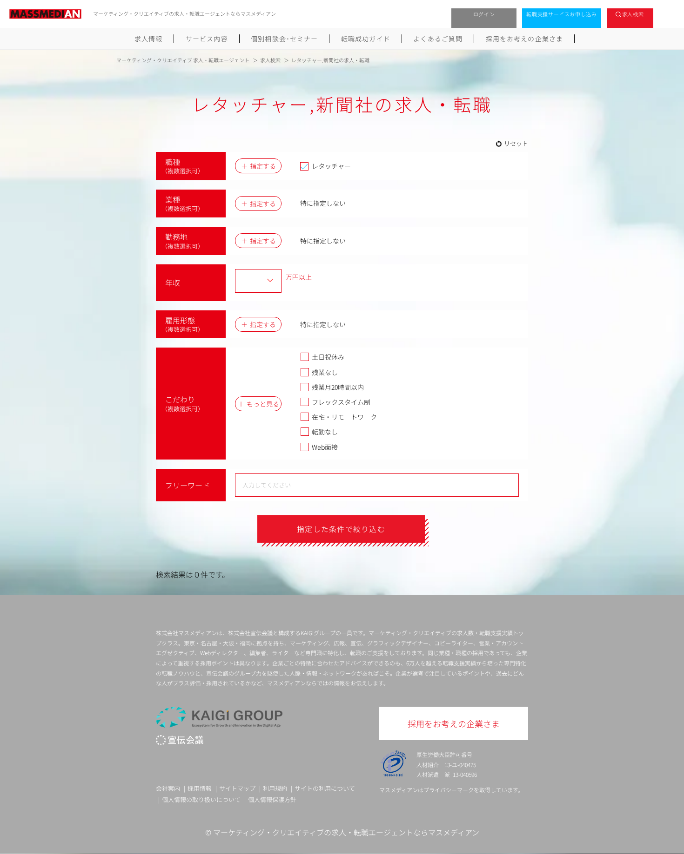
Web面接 (325, 447)
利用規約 (275, 788)
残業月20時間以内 (338, 387)
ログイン (484, 14)
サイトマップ (237, 788)
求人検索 (633, 14)
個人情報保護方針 (272, 799)
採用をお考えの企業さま (524, 38)
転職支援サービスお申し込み (561, 14)
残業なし (325, 372)
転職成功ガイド (365, 38)
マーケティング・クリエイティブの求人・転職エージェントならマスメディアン (346, 832)
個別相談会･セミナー (284, 38)
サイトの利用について (325, 788)
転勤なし (325, 431)
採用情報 (200, 788)
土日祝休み (328, 356)
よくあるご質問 (438, 38)
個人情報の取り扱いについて (201, 799)
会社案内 (168, 788)
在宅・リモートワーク (344, 416)
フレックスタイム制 (341, 402)
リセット (516, 143)
